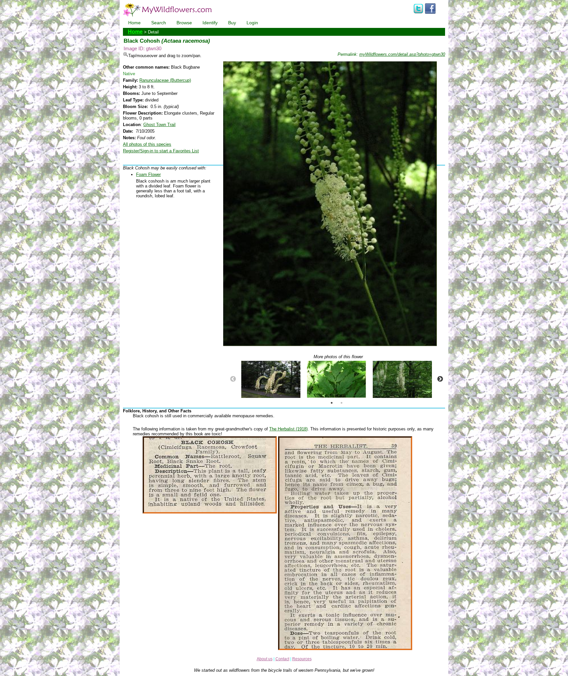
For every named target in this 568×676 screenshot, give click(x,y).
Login (252, 22)
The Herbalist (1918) (288, 428)
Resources (302, 659)
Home (134, 22)
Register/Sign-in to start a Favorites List (161, 150)
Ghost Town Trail (159, 124)
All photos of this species (147, 144)
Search (158, 22)
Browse (184, 22)
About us (264, 659)
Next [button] (440, 379)
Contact (282, 659)
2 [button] (341, 403)
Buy (232, 22)
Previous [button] (233, 379)
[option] (270, 379)
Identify (210, 22)
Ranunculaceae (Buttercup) (165, 80)
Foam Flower (148, 174)
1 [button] (331, 403)
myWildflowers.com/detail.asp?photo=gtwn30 (402, 54)
